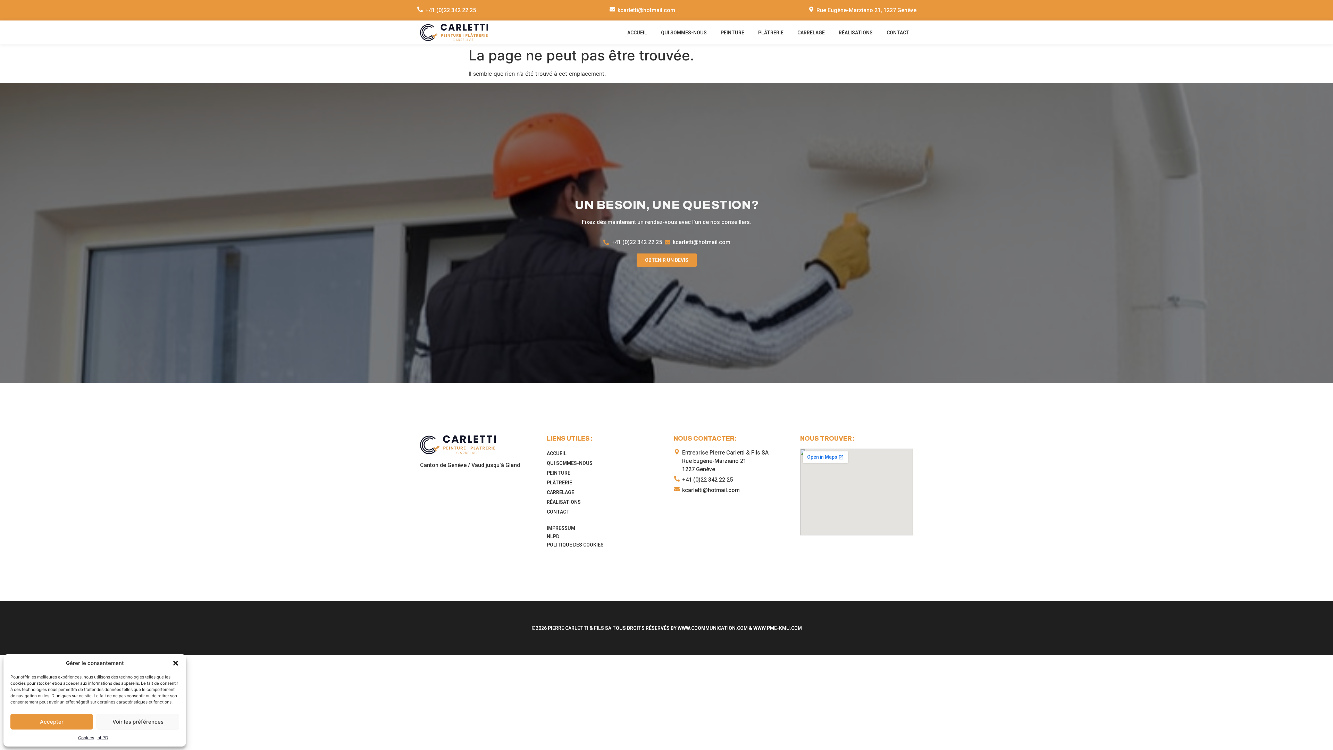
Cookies (86, 737)
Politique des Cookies (575, 545)
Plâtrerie (770, 32)
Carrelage (811, 32)
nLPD (103, 737)
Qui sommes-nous (684, 32)
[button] (175, 663)
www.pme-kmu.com (777, 628)
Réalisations (856, 32)
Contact (898, 32)
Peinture (732, 32)
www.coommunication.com (713, 628)
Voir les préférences (138, 721)
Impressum (561, 528)
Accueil (637, 32)
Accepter (52, 721)
